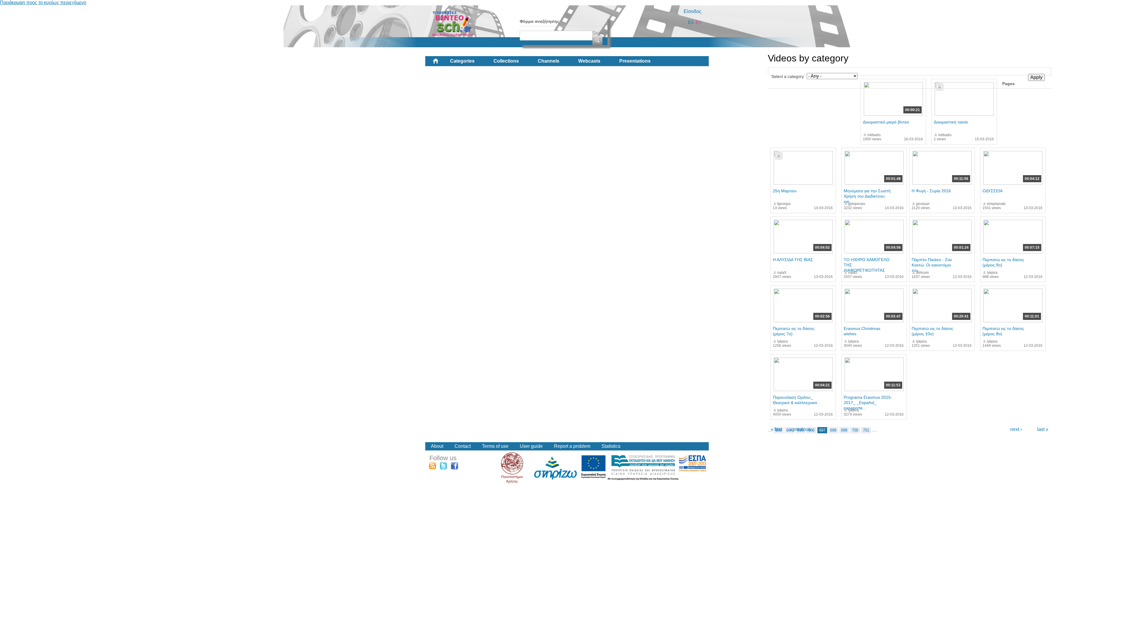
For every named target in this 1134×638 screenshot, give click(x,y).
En (699, 22)
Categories (462, 61)
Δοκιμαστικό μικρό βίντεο (886, 122)
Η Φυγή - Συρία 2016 (931, 190)
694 (789, 430)
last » (1042, 429)
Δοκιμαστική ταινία (951, 122)
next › (1016, 429)
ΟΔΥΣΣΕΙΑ (993, 190)
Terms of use (495, 446)
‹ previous (800, 429)
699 (844, 430)
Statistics (611, 446)
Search (599, 32)
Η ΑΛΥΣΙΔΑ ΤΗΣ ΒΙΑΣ (793, 259)
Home (440, 63)
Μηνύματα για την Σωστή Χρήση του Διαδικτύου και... (867, 196)
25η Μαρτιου (785, 190)
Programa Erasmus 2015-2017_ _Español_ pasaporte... (868, 402)
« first (776, 429)
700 (855, 430)
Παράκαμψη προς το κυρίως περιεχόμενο (43, 2)
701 (866, 430)
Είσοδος (692, 11)
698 (833, 430)
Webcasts (589, 61)
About (437, 446)
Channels (548, 61)
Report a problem (572, 446)
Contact (462, 446)
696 (811, 430)
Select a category (787, 76)
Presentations (635, 61)
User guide (531, 446)
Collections (506, 61)
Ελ (691, 22)
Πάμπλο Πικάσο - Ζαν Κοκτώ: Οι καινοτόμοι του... (932, 265)
